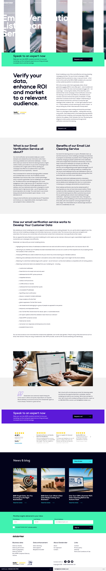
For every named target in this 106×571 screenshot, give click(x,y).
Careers (56, 549)
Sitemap (76, 549)
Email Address (59, 519)
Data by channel (17, 551)
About (84, 2)
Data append (37, 547)
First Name (16, 519)
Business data (38, 2)
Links (76, 543)
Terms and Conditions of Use (82, 551)
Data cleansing (37, 545)
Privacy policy (78, 547)
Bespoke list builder (38, 549)
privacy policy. (32, 527)
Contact (91, 2)
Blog (80, 2)
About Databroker (60, 543)
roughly (64, 87)
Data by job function (18, 547)
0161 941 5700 (99, 2)
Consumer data (62, 2)
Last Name (37, 519)
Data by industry (17, 545)
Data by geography (18, 549)
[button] (83, 528)
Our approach (72, 2)
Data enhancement (50, 2)
